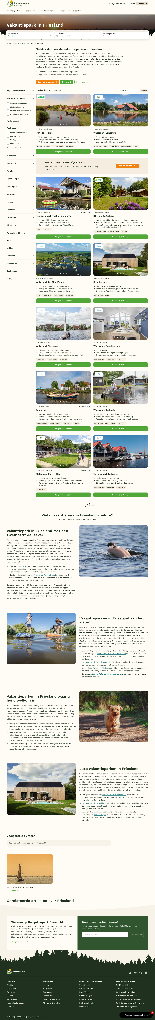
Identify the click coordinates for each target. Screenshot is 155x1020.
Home (9, 43)
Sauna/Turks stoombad (20, 111)
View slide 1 (60, 124)
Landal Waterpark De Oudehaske (106, 674)
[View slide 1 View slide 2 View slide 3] (63, 110)
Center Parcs (48, 996)
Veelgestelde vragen (15, 1003)
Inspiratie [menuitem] (61, 11)
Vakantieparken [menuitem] (13, 11)
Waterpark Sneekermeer (107, 346)
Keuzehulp (142, 3)
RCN (13, 140)
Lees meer (81, 82)
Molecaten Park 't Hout (49, 474)
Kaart (143, 90)
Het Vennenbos (86, 985)
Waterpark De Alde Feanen (50, 282)
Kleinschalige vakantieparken (128, 999)
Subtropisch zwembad (125, 992)
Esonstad (41, 410)
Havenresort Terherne (105, 474)
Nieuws (10, 996)
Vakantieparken (18, 43)
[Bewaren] (87, 97)
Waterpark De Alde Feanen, (114, 795)
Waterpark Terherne (47, 346)
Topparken (47, 988)
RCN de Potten (44, 132)
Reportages (12, 999)
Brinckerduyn (100, 282)
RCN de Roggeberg (103, 216)
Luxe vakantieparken (125, 988)
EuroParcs (15, 136)
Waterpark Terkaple (104, 410)
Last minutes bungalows (126, 1007)
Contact (10, 1007)
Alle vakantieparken (51, 1003)
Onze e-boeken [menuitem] (74, 11)
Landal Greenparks (18, 133)
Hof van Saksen (86, 988)
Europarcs (47, 992)
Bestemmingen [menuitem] (47, 11)
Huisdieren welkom (19, 114)
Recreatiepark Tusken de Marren (54, 216)
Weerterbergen (85, 996)
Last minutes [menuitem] (31, 11)
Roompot (14, 143)
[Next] (87, 113)
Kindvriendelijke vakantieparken (130, 1003)
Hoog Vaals (84, 992)
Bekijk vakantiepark (63, 151)
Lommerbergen (86, 999)
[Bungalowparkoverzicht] (18, 3)
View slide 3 (66, 124)
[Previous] (39, 113)
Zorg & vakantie (122, 985)
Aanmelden (137, 934)
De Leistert (84, 1007)
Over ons (11, 992)
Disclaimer (11, 988)
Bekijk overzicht (18, 942)
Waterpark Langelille (104, 132)
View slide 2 (63, 124)
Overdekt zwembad (18, 104)
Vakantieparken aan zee (126, 996)
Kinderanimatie (17, 107)
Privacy (10, 985)
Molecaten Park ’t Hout (44, 575)
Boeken (65, 82)
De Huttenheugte (87, 1003)
